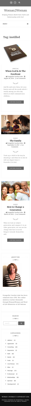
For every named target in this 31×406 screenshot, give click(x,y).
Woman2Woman (15, 10)
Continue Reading (15, 102)
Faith (8, 353)
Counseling (10, 347)
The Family (15, 140)
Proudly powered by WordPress (13, 400)
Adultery (9, 340)
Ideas (8, 367)
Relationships (11, 377)
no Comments (21, 78)
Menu (5, 24)
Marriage (10, 370)
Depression (10, 350)
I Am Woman (11, 364)
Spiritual (15, 68)
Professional (10, 374)
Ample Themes (21, 401)
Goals (8, 360)
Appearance (10, 343)
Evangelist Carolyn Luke (15, 76)
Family (15, 138)
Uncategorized (11, 384)
